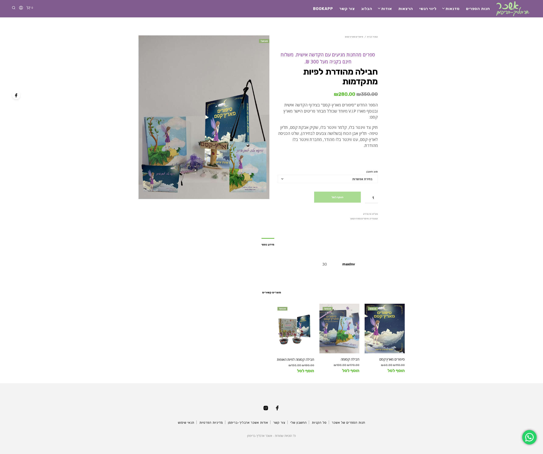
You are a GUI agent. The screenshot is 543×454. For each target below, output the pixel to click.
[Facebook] (16, 95)
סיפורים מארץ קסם (354, 37)
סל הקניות (319, 423)
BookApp (323, 8)
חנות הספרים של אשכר (348, 423)
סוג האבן (372, 171)
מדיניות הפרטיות (211, 423)
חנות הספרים (478, 8)
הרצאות (405, 8)
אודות (386, 8)
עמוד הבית (372, 37)
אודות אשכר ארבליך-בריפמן (248, 423)
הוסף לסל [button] (396, 370)
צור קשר (347, 8)
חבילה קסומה (350, 359)
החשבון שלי (298, 423)
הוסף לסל (337, 197)
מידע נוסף (268, 244)
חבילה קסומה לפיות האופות (295, 359)
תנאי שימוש (186, 423)
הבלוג (366, 8)
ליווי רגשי (428, 8)
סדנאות (452, 8)
